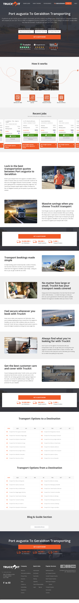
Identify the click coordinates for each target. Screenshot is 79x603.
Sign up (40, 587)
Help (75, 3)
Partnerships (23, 587)
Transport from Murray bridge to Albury (17, 450)
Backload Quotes (49, 570)
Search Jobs (26, 3)
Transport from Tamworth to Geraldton (52, 492)
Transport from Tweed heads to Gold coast (52, 488)
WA (35, 428)
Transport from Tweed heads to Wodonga (17, 496)
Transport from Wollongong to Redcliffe (52, 484)
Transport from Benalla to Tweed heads (17, 447)
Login (34, 587)
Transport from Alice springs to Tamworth (52, 435)
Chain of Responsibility (38, 584)
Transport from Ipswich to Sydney (51, 454)
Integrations (23, 590)
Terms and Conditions (26, 573)
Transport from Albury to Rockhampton (17, 488)
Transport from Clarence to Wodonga (51, 503)
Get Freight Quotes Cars (46, 145)
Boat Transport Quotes (51, 578)
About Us (23, 570)
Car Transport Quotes (50, 573)
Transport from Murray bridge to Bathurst (52, 439)
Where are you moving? (24, 29)
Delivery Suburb (52, 29)
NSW (8, 428)
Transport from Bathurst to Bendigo (51, 496)
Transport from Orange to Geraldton (51, 507)
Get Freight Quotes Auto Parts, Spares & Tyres (11, 146)
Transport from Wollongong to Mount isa (52, 499)
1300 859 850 (60, 3)
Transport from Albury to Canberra (16, 503)
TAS (52, 428)
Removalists (48, 590)
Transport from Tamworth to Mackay (16, 499)
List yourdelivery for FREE (18, 102)
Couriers (48, 592)
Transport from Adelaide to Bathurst (51, 447)
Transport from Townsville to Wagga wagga (18, 435)
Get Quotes (35, 573)
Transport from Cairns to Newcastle (51, 458)
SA (43, 428)
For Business (47, 3)
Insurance (23, 578)
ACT (61, 428)
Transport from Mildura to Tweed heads (52, 443)
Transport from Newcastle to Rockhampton (18, 507)
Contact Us (23, 584)
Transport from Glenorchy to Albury (16, 458)
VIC (26, 428)
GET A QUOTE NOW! (39, 37)
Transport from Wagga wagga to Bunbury (17, 492)
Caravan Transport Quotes (52, 576)
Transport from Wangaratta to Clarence (52, 431)
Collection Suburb (39, 29)
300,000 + (41, 241)
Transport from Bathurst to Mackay (51, 481)
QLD (17, 428)
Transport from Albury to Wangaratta (16, 481)
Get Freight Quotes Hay (28, 145)
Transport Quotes (50, 587)
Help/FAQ (35, 581)
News (22, 581)
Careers (22, 592)
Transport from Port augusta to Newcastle (17, 431)
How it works (36, 570)
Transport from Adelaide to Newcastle (17, 454)
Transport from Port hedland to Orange (17, 443)
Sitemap (35, 578)
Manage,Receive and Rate (61, 102)
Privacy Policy (24, 576)
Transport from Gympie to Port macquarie (52, 450)
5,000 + (56, 241)
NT (70, 428)
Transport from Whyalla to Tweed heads (17, 439)
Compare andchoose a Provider (46, 102)
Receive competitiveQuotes (32, 102)
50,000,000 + (26, 241)
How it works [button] (37, 3)
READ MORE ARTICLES (40, 527)
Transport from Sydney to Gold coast (16, 484)
